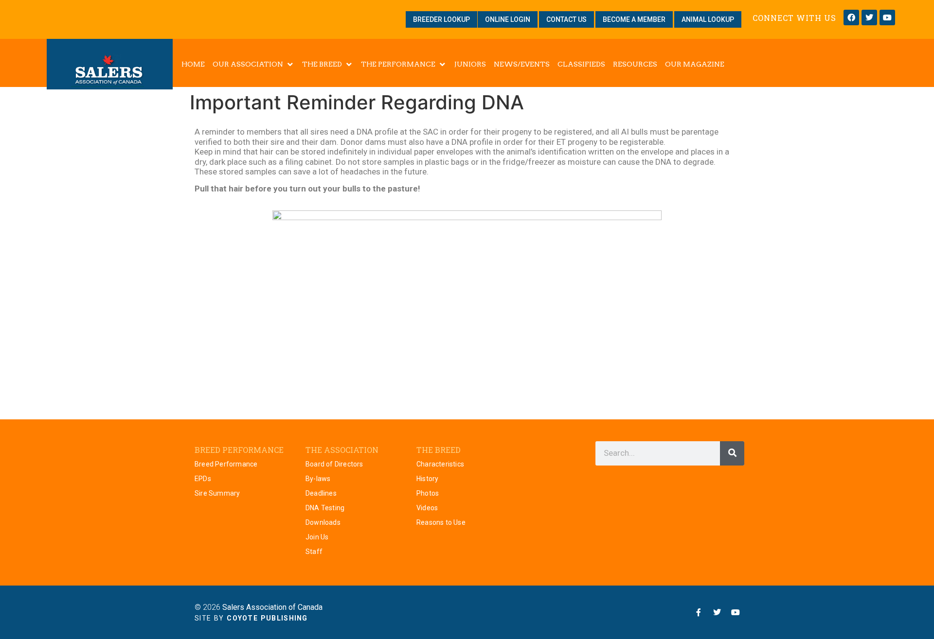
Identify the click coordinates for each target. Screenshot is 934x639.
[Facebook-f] (698, 612)
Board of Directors (334, 464)
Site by (251, 618)
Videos (427, 508)
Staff (314, 551)
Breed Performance (226, 464)
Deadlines (321, 493)
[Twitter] (869, 17)
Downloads (323, 522)
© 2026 (259, 607)
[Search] (732, 453)
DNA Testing (324, 508)
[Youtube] (887, 17)
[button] (253, 64)
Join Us (316, 537)
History (427, 479)
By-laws (317, 479)
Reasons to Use (441, 522)
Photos (427, 493)
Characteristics (440, 464)
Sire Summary (217, 493)
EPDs (203, 479)
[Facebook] (851, 17)
